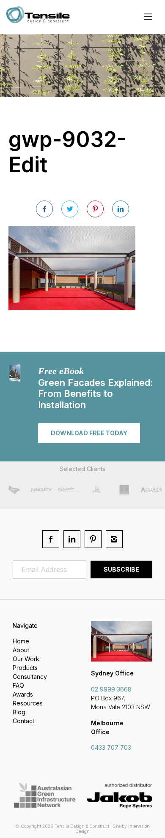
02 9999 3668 (111, 689)
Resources (28, 703)
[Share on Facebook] (44, 209)
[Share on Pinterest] (95, 209)
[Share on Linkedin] (120, 209)
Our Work (26, 658)
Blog (19, 712)
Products (25, 667)
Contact (23, 720)
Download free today (89, 433)
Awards (23, 694)
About (21, 650)
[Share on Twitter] (69, 209)
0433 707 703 (111, 747)
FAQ (18, 685)
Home (21, 641)
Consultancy (30, 676)
